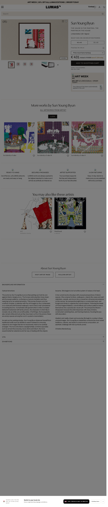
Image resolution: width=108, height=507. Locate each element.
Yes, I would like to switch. (78, 501)
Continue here (95, 501)
